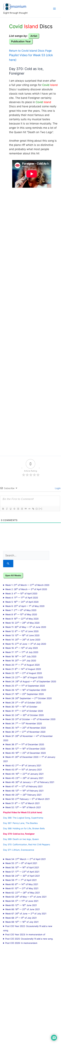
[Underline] (10, 509)
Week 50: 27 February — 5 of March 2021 (27, 798)
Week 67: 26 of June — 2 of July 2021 (25, 913)
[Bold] (3, 509)
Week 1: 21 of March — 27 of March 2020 (27, 584)
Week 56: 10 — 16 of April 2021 (22, 867)
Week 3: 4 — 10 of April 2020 (21, 593)
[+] (40, 508)
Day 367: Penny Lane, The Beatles (20, 823)
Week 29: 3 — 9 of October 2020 (23, 702)
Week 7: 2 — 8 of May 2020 (20, 610)
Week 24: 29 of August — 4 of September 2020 (30, 681)
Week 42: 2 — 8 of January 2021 (23, 765)
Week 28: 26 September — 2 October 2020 (28, 698)
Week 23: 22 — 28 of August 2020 (24, 677)
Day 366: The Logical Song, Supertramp (23, 817)
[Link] (33, 509)
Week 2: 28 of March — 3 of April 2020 (26, 589)
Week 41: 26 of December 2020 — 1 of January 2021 (29, 759)
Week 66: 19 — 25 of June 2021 (22, 909)
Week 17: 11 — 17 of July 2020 (21, 652)
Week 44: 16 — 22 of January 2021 (24, 773)
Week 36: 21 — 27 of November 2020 (25, 731)
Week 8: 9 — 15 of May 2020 (21, 614)
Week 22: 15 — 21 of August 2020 (23, 673)
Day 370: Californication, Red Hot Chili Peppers (26, 844)
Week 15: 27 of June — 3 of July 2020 (25, 643)
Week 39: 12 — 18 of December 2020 (25, 748)
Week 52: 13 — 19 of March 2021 (23, 807)
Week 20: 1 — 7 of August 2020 (22, 664)
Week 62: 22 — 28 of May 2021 (22, 892)
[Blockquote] (25, 509)
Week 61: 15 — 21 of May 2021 (21, 888)
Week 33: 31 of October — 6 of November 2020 (30, 719)
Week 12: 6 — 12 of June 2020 (21, 631)
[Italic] (7, 509)
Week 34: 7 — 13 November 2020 (23, 723)
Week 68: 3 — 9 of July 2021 (21, 917)
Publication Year (21, 41)
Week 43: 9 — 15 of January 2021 (23, 769)
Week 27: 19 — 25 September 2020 (24, 693)
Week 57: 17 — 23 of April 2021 (22, 871)
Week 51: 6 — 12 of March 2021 (22, 803)
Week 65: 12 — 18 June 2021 (21, 905)
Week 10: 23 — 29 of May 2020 (22, 622)
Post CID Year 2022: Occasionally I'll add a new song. (27, 928)
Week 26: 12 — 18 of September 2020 (25, 689)
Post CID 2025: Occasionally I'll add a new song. (29, 938)
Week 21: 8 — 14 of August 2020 (23, 668)
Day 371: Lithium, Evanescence (18, 850)
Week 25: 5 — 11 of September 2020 (25, 685)
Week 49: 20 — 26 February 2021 (23, 794)
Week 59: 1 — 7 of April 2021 (21, 879)
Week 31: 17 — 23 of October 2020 (24, 710)
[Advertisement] (30, 319)
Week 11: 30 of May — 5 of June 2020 (25, 626)
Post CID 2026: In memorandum (21, 943)
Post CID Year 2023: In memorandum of (25, 934)
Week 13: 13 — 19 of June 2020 (22, 635)
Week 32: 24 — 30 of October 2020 (24, 715)
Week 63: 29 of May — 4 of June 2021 (25, 896)
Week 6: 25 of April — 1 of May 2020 (24, 606)
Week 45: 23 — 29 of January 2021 (24, 778)
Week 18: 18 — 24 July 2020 (20, 656)
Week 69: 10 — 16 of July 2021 (21, 921)
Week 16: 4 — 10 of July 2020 (21, 647)
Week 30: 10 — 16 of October (21, 706)
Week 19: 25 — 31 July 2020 (20, 660)
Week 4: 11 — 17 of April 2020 (21, 597)
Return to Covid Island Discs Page (30, 50)
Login (57, 488)
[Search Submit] (8, 563)
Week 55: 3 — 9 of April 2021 (21, 863)
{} (37, 508)
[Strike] (14, 509)
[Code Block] (29, 509)
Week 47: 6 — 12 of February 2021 (24, 786)
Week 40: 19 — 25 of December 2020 (25, 752)
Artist (33, 35)
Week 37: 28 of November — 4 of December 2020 (28, 738)
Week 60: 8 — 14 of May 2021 (21, 884)
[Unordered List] (22, 509)
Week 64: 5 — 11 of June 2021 (21, 900)
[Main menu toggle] (54, 8)
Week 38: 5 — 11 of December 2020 (24, 744)
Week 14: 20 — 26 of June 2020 (22, 639)
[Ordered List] (18, 509)
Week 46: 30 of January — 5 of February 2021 (29, 782)
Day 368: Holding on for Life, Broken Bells (24, 828)
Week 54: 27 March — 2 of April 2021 (25, 859)
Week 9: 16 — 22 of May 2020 (21, 618)
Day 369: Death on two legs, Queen (21, 839)
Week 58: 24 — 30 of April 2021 (22, 875)
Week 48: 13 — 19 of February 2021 (24, 790)
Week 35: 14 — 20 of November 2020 (25, 727)
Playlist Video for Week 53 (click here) (22, 812)
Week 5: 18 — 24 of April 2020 (21, 601)
